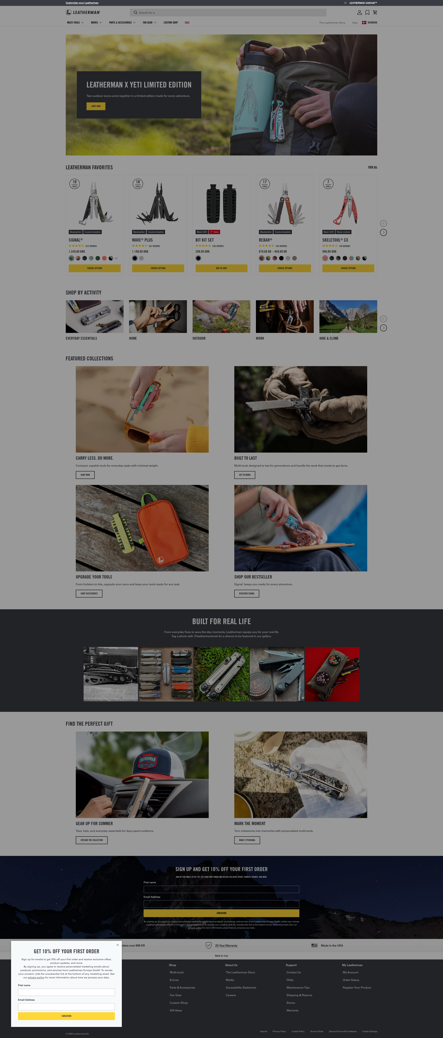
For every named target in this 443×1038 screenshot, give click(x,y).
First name (24, 985)
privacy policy (36, 977)
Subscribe (66, 1015)
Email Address (26, 999)
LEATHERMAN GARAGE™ (363, 3)
